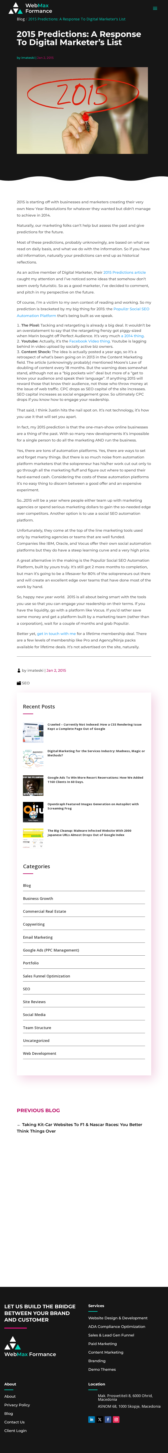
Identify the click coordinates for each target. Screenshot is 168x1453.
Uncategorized (36, 1040)
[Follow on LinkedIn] (91, 1419)
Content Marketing (105, 1352)
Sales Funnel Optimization (46, 976)
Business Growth (38, 898)
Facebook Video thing (89, 341)
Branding (97, 1361)
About (10, 1396)
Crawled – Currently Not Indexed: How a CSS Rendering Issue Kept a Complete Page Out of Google (95, 726)
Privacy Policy (17, 1405)
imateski (28, 58)
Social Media (34, 1014)
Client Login (15, 1431)
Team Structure (37, 1027)
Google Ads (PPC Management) (51, 950)
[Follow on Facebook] (108, 1419)
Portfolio (31, 963)
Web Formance (30, 1354)
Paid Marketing (102, 1344)
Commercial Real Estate (44, 911)
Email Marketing (38, 937)
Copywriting (34, 924)
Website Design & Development (118, 1318)
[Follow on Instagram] (116, 1419)
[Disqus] (84, 1218)
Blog (21, 19)
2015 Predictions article (124, 272)
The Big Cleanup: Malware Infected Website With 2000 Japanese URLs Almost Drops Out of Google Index (89, 832)
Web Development (39, 1053)
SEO (26, 683)
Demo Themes (102, 1369)
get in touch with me (56, 633)
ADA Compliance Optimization (116, 1326)
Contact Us (14, 1422)
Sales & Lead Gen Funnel (111, 1335)
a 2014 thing (132, 336)
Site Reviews (34, 1001)
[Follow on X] (99, 1419)
